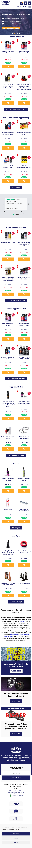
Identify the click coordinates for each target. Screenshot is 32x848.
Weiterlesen (24, 181)
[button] (12, 33)
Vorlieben (16, 842)
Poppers (22, 621)
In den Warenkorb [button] (8, 66)
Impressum (22, 846)
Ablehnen (16, 838)
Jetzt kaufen (6, 28)
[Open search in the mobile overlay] (29, 3)
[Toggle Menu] (29, 7)
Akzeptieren (16, 833)
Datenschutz (10, 846)
